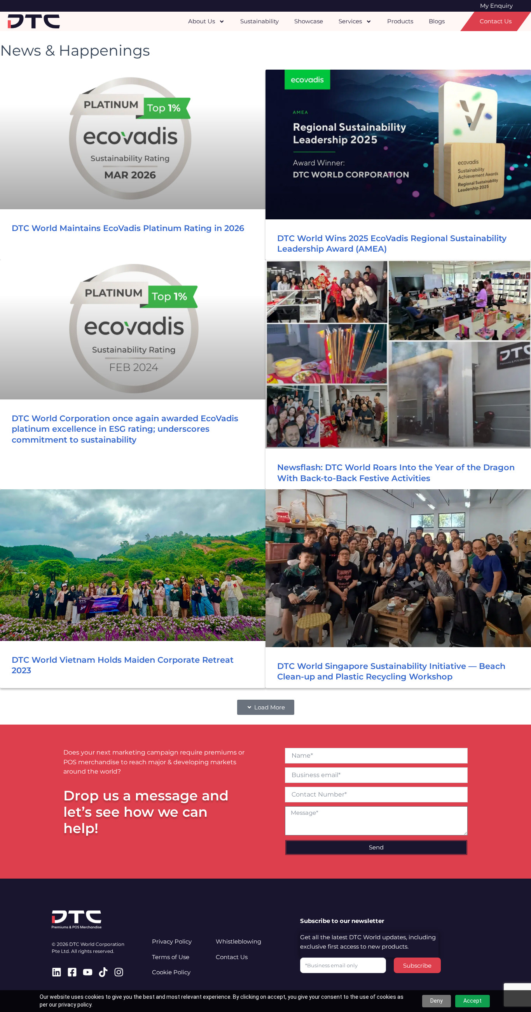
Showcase (308, 21)
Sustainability (259, 21)
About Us (201, 21)
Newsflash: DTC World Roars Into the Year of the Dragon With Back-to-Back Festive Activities (396, 472)
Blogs (437, 21)
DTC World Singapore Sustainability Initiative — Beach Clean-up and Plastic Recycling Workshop (391, 671)
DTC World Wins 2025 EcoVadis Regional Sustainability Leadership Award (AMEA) (392, 243)
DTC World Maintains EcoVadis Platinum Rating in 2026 (128, 228)
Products (400, 21)
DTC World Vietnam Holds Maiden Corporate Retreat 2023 (123, 665)
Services (350, 21)
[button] (265, 707)
